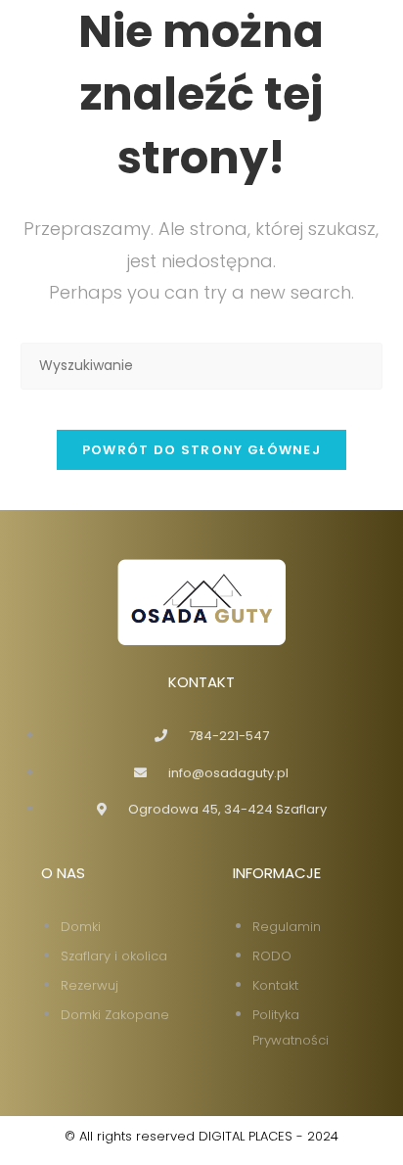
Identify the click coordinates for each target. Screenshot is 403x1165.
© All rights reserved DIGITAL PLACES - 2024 (201, 1136)
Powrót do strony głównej (201, 450)
